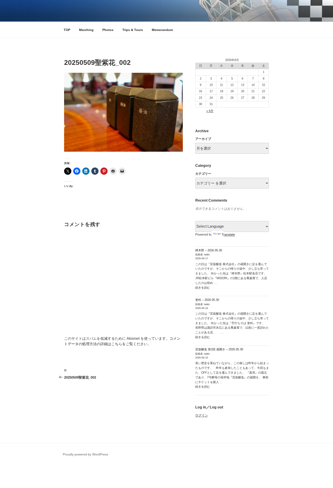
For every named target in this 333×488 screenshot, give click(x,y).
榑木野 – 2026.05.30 (208, 250)
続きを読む (202, 287)
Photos (107, 30)
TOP (67, 30)
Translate (228, 234)
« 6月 (209, 111)
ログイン (201, 415)
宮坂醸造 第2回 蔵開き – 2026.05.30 (219, 349)
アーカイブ (203, 139)
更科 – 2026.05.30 (207, 300)
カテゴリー (203, 173)
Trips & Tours (132, 30)
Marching (86, 30)
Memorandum (162, 30)
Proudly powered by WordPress (85, 454)
